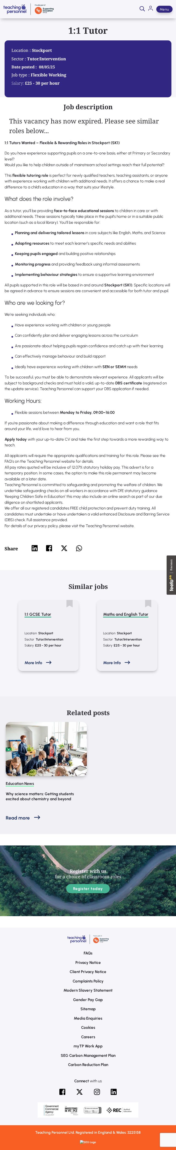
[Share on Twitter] (64, 548)
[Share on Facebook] (49, 548)
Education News (20, 783)
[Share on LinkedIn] (35, 548)
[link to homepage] (28, 9)
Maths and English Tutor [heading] (125, 614)
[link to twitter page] (79, 1091)
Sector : (19, 59)
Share (11, 549)
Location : (21, 50)
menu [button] (164, 9)
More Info (33, 662)
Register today (88, 888)
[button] (142, 9)
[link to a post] (46, 749)
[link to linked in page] (114, 1091)
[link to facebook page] (62, 1091)
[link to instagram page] (97, 1091)
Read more (18, 818)
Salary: (17, 83)
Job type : (21, 75)
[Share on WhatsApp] (79, 548)
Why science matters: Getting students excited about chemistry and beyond (40, 796)
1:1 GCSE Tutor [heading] (38, 614)
